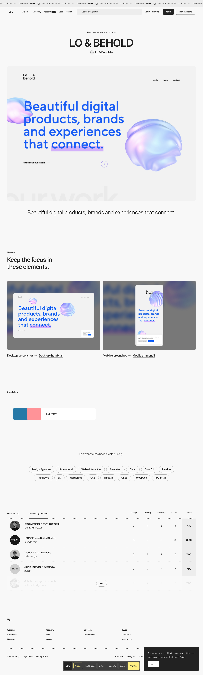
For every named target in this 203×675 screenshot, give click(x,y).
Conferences (89, 634)
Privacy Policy (42, 656)
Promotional (66, 469)
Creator (78, 666)
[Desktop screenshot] (53, 315)
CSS (92, 477)
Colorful (149, 469)
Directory (37, 12)
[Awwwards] (11, 12)
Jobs (61, 12)
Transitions (43, 477)
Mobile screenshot (115, 355)
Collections (12, 634)
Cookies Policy (13, 656)
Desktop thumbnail (51, 355)
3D (59, 477)
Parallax (166, 469)
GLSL (124, 477)
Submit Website (185, 12)
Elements (112, 666)
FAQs (124, 630)
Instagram (131, 656)
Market (69, 12)
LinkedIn (142, 656)
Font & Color (90, 666)
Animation (115, 469)
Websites (11, 630)
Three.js (108, 477)
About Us (126, 634)
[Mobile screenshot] (149, 315)
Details (101, 666)
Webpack (141, 477)
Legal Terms (28, 656)
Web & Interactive (91, 469)
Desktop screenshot (20, 355)
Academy (50, 12)
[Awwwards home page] (68, 666)
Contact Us (127, 639)
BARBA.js (160, 477)
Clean (133, 469)
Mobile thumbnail (144, 355)
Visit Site (133, 666)
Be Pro (168, 12)
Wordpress (76, 477)
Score (122, 666)
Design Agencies (41, 469)
